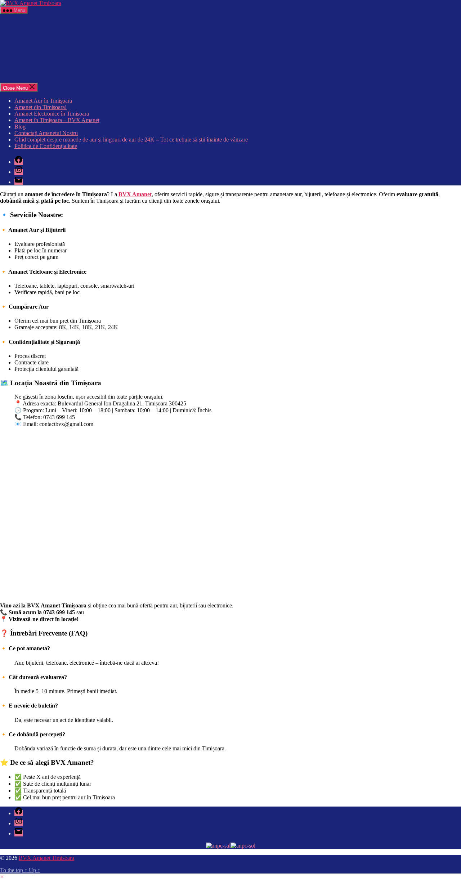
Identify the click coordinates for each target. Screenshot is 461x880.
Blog (20, 127)
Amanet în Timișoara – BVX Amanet (56, 120)
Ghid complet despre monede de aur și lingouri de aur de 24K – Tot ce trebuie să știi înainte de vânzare (131, 139)
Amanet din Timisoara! (40, 107)
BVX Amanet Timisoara (46, 858)
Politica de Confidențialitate (45, 146)
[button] (2, 877)
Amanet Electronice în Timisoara (51, 114)
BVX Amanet (135, 194)
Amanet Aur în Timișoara (43, 101)
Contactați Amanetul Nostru (46, 133)
